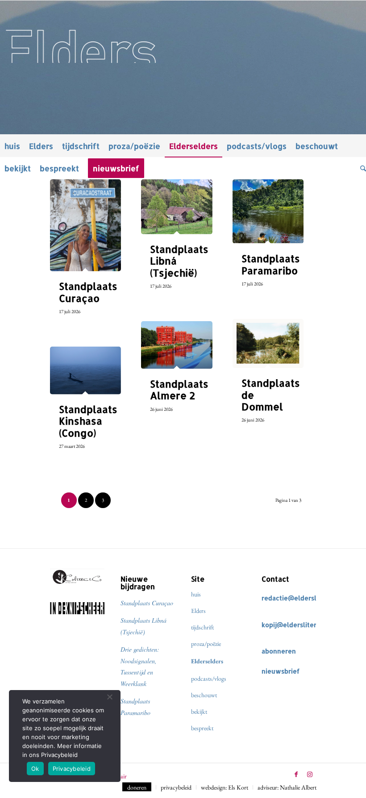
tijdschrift (202, 627)
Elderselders (207, 661)
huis (196, 594)
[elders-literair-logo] (183, 31)
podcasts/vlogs (208, 678)
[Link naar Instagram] (309, 774)
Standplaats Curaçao (147, 603)
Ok (35, 768)
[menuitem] (12, 146)
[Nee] (109, 696)
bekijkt (199, 711)
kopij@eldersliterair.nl (297, 624)
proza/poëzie (206, 644)
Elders (198, 611)
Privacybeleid (72, 768)
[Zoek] (361, 168)
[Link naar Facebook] (296, 774)
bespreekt (202, 728)
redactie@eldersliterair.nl (302, 598)
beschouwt (204, 695)
